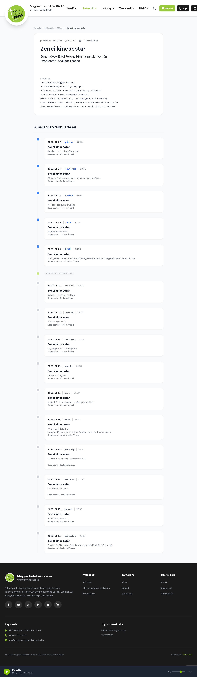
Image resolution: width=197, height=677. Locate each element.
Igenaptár (127, 593)
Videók (125, 588)
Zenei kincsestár (59, 147)
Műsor (60, 28)
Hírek (124, 582)
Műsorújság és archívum (96, 588)
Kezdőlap (72, 8)
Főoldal (37, 28)
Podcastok (89, 593)
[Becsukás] (190, 671)
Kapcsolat (166, 588)
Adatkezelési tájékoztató (113, 630)
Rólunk (164, 582)
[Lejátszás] (7, 672)
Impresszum (107, 634)
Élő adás (87, 582)
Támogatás (167, 593)
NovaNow (187, 654)
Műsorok (49, 28)
